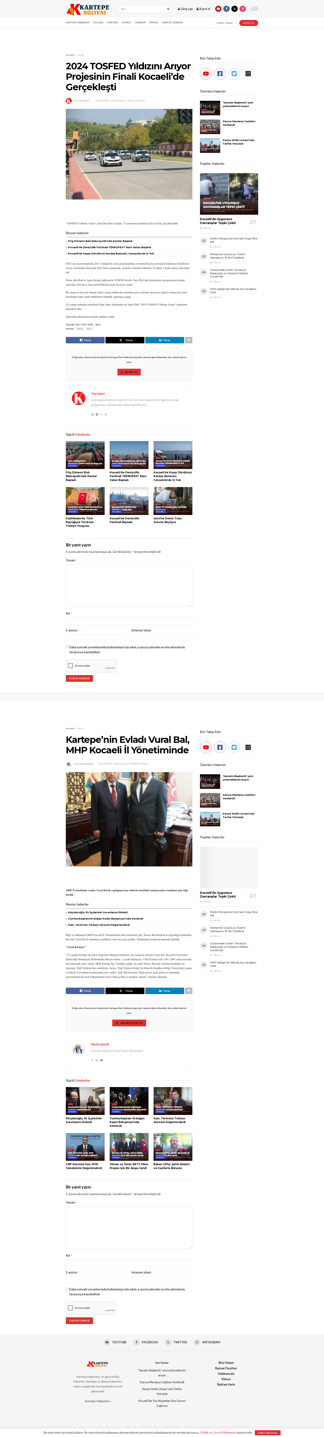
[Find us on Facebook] (226, 9)
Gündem (140, 22)
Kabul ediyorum (267, 1432)
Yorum (71, 560)
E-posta (72, 630)
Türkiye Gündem (172, 22)
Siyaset (126, 22)
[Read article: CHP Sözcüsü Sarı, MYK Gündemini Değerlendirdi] (85, 1147)
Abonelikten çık (131, 1023)
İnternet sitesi (141, 630)
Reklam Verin (226, 1384)
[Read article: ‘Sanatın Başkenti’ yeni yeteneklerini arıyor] (210, 108)
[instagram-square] (249, 74)
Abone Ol (131, 372)
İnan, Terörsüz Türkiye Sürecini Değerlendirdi (99, 924)
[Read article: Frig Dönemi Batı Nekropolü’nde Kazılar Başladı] (85, 455)
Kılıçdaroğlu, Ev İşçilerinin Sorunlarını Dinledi (98, 912)
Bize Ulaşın (226, 1362)
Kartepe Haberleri (78, 22)
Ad (69, 613)
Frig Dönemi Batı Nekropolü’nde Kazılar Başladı (100, 241)
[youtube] (207, 74)
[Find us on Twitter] (234, 9)
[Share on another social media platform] (188, 340)
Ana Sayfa (70, 55)
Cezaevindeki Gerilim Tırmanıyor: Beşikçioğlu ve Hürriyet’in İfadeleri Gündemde (229, 273)
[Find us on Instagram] (242, 9)
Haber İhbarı (225, 23)
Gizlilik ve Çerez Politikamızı (218, 1432)
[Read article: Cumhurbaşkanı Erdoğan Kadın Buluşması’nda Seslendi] (129, 1101)
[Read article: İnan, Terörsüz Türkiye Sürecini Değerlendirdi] (173, 1101)
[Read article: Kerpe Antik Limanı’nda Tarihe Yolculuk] (210, 145)
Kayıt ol (204, 9)
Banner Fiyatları (226, 1368)
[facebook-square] (221, 74)
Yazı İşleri (84, 100)
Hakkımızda (226, 1373)
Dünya (154, 22)
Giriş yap (186, 9)
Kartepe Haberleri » (98, 1401)
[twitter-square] (235, 74)
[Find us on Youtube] (218, 9)
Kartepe (112, 22)
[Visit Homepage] (89, 9)
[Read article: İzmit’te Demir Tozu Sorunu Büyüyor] (173, 501)
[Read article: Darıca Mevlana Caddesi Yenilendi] (210, 127)
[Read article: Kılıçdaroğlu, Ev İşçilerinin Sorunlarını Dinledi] (85, 1101)
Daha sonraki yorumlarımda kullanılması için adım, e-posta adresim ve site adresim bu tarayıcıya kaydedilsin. (127, 649)
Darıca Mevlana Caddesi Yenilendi (162, 1382)
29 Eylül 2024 (102, 100)
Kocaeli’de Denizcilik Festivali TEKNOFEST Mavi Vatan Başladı (109, 247)
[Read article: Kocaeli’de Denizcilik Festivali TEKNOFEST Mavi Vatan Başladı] (129, 455)
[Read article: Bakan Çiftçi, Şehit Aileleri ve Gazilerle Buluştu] (173, 1147)
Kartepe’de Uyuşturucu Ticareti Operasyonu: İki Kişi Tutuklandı (227, 256)
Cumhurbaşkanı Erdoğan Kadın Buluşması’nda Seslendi (105, 918)
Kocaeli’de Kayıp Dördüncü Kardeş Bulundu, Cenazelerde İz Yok (111, 253)
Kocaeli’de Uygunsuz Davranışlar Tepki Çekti (218, 221)
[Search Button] (169, 8)
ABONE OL (248, 23)
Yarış (89, 328)
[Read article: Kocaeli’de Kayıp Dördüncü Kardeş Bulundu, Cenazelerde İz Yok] (173, 455)
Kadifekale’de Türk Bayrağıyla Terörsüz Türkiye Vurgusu (80, 522)
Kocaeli (98, 22)
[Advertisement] (162, 40)
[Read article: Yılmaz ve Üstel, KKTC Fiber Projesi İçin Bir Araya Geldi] (129, 1147)
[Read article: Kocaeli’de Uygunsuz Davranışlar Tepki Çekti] (229, 194)
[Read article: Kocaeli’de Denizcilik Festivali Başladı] (129, 501)
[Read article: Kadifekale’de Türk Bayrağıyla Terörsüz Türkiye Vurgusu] (85, 501)
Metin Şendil (86, 763)
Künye (226, 1379)
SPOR (80, 328)
